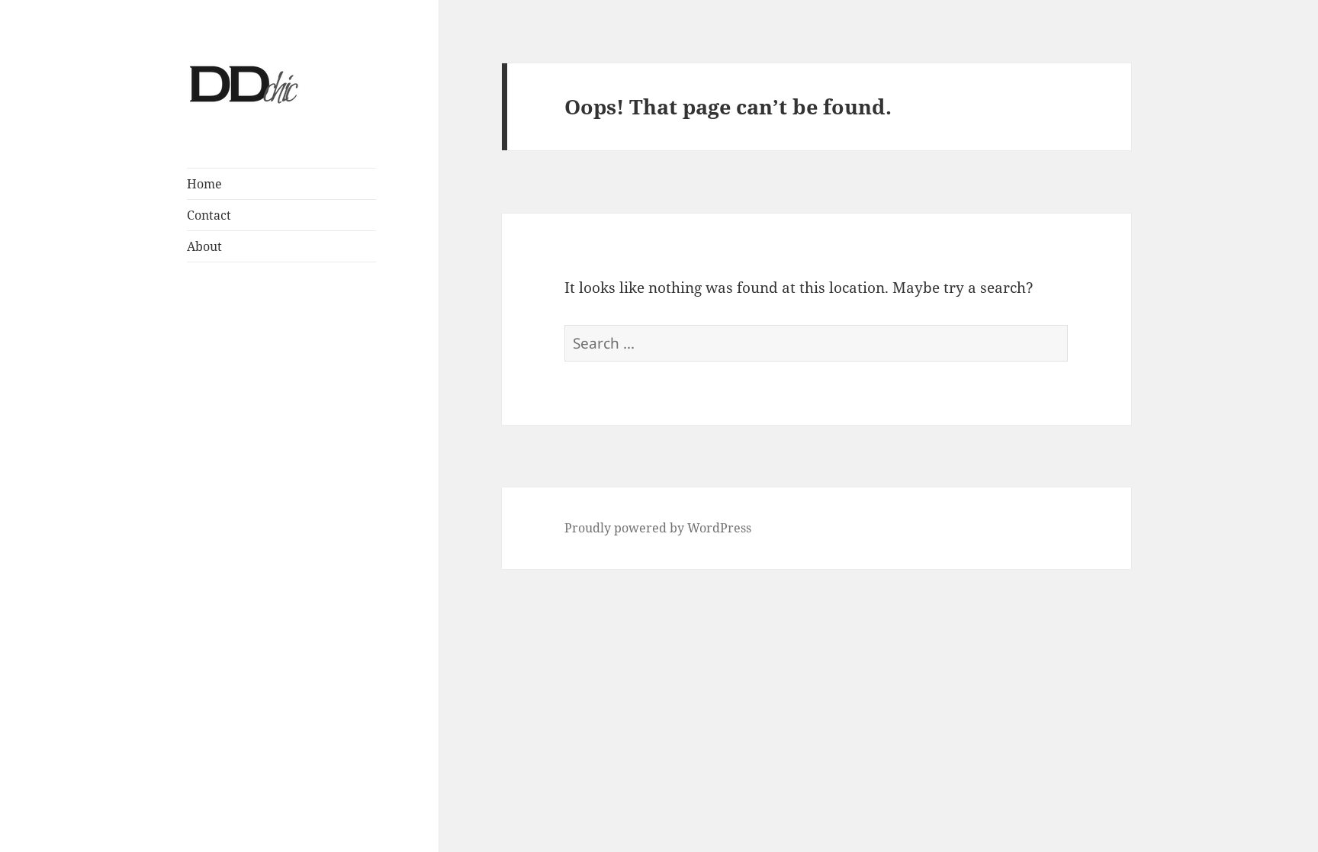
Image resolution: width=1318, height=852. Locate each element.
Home (204, 183)
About (204, 246)
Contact (209, 215)
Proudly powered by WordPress (657, 527)
